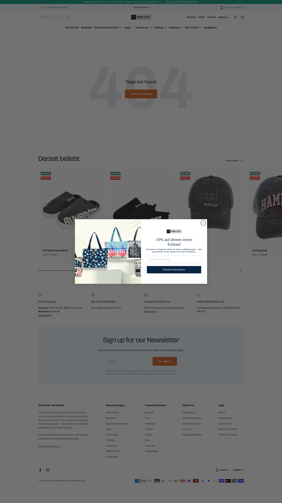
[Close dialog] (203, 223)
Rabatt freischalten (174, 269)
